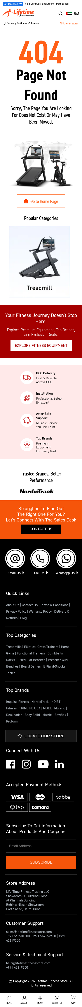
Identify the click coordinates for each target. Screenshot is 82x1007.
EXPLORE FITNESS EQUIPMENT (41, 345)
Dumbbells (55, 653)
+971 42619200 (17, 967)
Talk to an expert (69, 23)
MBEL (47, 708)
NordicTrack (40, 701)
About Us (12, 605)
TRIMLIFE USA (30, 708)
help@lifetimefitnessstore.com (28, 963)
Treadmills (14, 646)
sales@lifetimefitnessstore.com (29, 931)
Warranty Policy (40, 611)
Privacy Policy (16, 611)
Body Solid (32, 714)
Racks (11, 660)
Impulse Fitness (18, 701)
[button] (72, 13)
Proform (12, 721)
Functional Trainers (31, 653)
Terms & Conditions (54, 605)
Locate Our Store (44, 736)
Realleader (14, 714)
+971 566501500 (18, 936)
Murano (60, 708)
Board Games (31, 666)
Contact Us (41, 529)
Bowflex (60, 714)
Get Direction (11, 3)
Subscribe (41, 862)
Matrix (47, 714)
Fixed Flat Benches (31, 660)
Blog (23, 618)
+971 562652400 (44, 936)
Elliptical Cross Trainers (41, 646)
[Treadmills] (39, 262)
